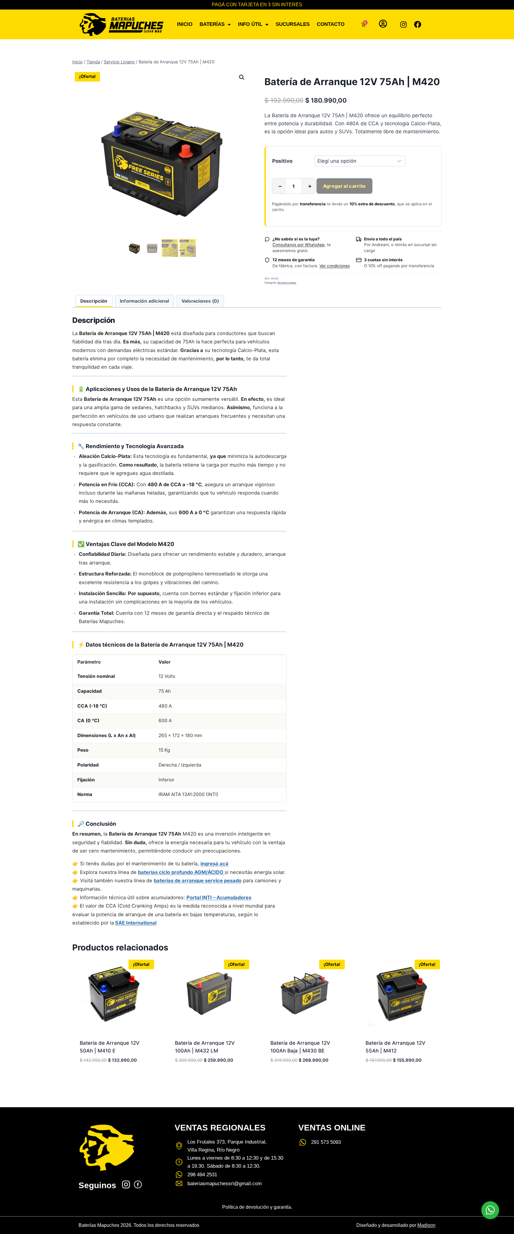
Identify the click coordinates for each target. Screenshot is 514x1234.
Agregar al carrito (344, 186)
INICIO (184, 24)
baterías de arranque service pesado (198, 880)
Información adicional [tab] (144, 301)
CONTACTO (330, 24)
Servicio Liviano (287, 282)
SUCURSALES (293, 24)
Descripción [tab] (94, 301)
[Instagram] (403, 24)
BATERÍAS (212, 24)
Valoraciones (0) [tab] (200, 301)
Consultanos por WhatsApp (298, 244)
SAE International (135, 923)
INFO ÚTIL (250, 24)
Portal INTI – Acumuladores (219, 897)
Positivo (282, 161)
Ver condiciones (334, 265)
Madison (426, 1225)
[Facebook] (417, 24)
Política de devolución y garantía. (257, 1207)
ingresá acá (214, 864)
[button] (241, 77)
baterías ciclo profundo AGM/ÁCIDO (181, 872)
